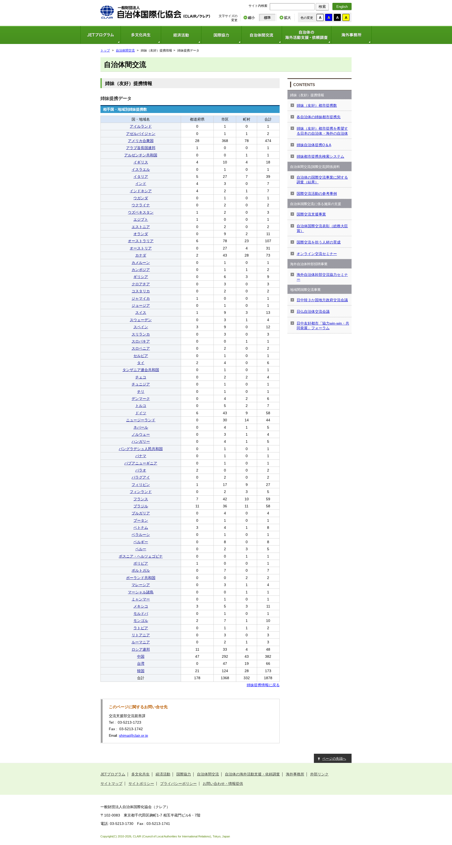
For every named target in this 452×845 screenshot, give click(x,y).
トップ (105, 50)
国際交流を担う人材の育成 (319, 242)
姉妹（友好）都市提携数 (317, 105)
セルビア (140, 356)
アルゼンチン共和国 (140, 155)
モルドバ (140, 613)
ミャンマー (141, 599)
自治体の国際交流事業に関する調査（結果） (322, 179)
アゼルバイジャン (140, 134)
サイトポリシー (141, 783)
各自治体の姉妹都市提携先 (319, 117)
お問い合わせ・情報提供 (223, 783)
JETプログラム (100, 35)
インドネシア (141, 191)
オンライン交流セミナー (317, 254)
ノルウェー (141, 434)
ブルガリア (141, 513)
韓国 (140, 671)
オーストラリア (141, 241)
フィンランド (141, 492)
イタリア (140, 176)
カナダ (140, 255)
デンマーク (141, 398)
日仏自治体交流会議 (313, 311)
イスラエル (141, 169)
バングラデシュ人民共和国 (141, 449)
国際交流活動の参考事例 (317, 193)
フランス (140, 499)
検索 (322, 6)
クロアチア (141, 284)
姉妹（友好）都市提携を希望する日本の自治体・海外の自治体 (322, 130)
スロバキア (141, 341)
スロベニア (141, 348)
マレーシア (141, 585)
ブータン (140, 520)
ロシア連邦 (141, 649)
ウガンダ (140, 198)
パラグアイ (141, 477)
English (342, 7)
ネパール (140, 427)
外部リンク (319, 774)
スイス (140, 312)
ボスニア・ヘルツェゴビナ (141, 556)
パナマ (140, 456)
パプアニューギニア (140, 463)
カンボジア (141, 270)
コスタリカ (141, 291)
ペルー (140, 549)
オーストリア (141, 248)
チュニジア (141, 384)
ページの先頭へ (334, 759)
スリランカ (141, 334)
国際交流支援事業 (311, 214)
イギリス (140, 162)
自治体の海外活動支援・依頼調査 (306, 35)
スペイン (140, 327)
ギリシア (140, 277)
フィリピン (141, 485)
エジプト (140, 219)
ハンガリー (141, 441)
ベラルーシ (141, 534)
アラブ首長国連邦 (140, 148)
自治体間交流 (261, 35)
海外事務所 (351, 35)
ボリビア (140, 563)
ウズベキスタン (141, 212)
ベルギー (140, 542)
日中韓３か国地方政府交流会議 (322, 300)
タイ (140, 363)
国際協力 (221, 35)
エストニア (141, 227)
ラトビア (140, 628)
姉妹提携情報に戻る (263, 685)
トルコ (140, 406)
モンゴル (140, 621)
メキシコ (140, 606)
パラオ (140, 470)
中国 (140, 656)
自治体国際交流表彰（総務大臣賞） (322, 228)
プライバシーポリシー (178, 783)
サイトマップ (111, 783)
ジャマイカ (141, 298)
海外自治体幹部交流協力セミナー (322, 277)
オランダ (140, 234)
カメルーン (141, 262)
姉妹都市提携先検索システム (320, 156)
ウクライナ (141, 205)
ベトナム (140, 527)
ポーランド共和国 (140, 578)
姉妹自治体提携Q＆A (314, 145)
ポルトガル (141, 570)
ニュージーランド (140, 420)
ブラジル (140, 506)
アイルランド (141, 126)
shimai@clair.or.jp (133, 735)
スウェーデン (141, 320)
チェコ (140, 377)
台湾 (140, 663)
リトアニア (141, 635)
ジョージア (141, 305)
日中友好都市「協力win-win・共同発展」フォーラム (323, 325)
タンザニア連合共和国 (140, 370)
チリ (140, 391)
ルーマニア (141, 642)
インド (140, 184)
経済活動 (181, 35)
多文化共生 (141, 35)
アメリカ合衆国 (141, 141)
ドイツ (140, 413)
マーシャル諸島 (141, 592)
